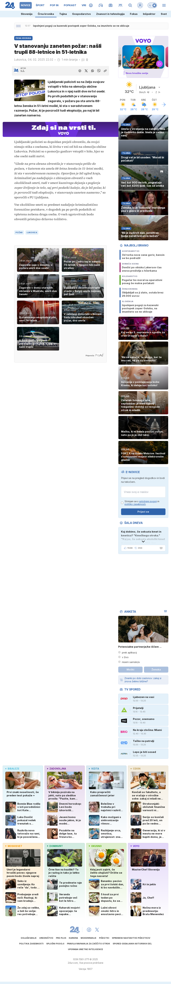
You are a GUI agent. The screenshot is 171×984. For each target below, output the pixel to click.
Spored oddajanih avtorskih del (132, 943)
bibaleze (13, 768)
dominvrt (56, 846)
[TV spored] (111, 5)
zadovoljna (57, 768)
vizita (95, 768)
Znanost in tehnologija (110, 13)
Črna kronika (46, 13)
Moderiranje (88, 938)
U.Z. (23, 70)
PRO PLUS (61, 938)
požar (19, 232)
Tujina (63, 13)
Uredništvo (46, 938)
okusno (96, 846)
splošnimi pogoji (148, 501)
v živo (125, 657)
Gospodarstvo (81, 13)
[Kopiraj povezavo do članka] (105, 70)
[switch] (152, 5)
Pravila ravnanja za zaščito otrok (88, 943)
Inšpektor (149, 13)
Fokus (134, 13)
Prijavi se (143, 511)
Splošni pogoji (55, 943)
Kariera (73, 938)
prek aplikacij (129, 652)
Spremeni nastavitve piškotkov (131, 938)
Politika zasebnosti (31, 943)
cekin (136, 768)
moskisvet (15, 846)
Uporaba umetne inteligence (85, 949)
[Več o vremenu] (163, 104)
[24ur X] (97, 929)
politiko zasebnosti (135, 504)
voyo (136, 846)
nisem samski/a (131, 662)
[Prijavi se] (140, 5)
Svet (164, 13)
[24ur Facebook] (89, 929)
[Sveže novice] (18, 26)
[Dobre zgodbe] (91, 5)
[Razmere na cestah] (120, 5)
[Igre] (101, 5)
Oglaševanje (29, 938)
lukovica (32, 232)
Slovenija (26, 13)
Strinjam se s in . (142, 503)
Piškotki (104, 938)
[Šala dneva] (160, 548)
